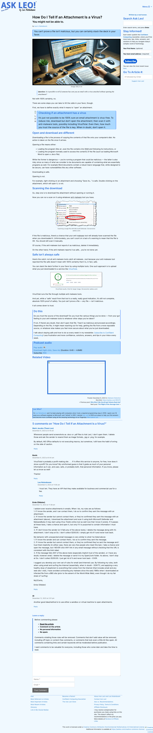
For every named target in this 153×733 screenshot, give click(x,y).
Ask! (32, 696)
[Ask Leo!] (20, 6)
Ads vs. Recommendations (103, 702)
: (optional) (133, 48)
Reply (36, 449)
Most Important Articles (39, 702)
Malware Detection (114, 398)
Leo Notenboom (41, 413)
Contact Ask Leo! (100, 699)
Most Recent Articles (38, 704)
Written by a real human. (138, 15)
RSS (44, 353)
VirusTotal (73, 269)
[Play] (39, 347)
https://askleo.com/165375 (112, 400)
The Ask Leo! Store (69, 702)
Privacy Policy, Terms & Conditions (106, 704)
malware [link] (80, 236)
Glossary (34, 707)
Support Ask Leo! (138, 81)
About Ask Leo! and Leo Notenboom (107, 696)
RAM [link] (87, 149)
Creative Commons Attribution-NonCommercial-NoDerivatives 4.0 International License (113, 727)
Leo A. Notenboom (41, 26)
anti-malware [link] (76, 197)
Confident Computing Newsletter (74, 699)
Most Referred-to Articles (40, 699)
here (124, 68)
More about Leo (92, 417)
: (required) (136, 54)
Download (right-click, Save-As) (47, 350)
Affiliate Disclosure (100, 707)
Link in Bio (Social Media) (40, 710)
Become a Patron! (68, 696)
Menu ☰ (146, 6)
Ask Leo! (85, 415)
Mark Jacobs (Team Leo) (43, 428)
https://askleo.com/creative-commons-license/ (128, 729)
